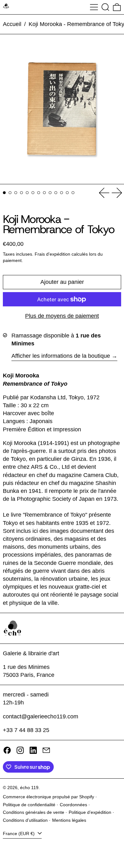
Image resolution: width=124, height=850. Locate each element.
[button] (105, 7)
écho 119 (29, 787)
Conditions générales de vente (33, 812)
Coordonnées (73, 804)
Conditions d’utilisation (25, 820)
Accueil (12, 24)
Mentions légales (69, 820)
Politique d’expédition (90, 812)
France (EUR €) (19, 833)
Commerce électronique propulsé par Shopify (48, 796)
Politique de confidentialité (29, 804)
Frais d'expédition (52, 254)
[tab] (4, 192)
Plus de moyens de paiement (62, 316)
